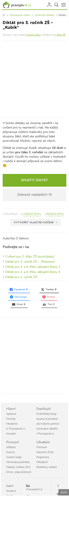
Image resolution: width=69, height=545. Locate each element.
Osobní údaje (14, 457)
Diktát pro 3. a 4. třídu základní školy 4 (32, 272)
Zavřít (64, 492)
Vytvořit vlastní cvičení (33, 222)
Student (11, 491)
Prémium (41, 447)
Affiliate (11, 447)
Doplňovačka (33, 35)
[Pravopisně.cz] (18, 4)
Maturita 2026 (44, 452)
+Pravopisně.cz (45, 433)
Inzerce (10, 452)
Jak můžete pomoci (47, 423)
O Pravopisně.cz (15, 428)
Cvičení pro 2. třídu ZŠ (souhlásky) (29, 256)
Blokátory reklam (46, 467)
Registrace (42, 457)
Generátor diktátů (47, 428)
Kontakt (11, 433)
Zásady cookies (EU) (18, 467)
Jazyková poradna (47, 419)
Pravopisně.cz (34, 489)
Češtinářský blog (46, 414)
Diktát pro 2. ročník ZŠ (21, 277)
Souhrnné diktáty (44, 15)
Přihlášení (49, 4)
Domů (4, 15)
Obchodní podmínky (18, 462)
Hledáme (12, 423)
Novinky (11, 419)
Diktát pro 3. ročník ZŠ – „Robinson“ (30, 262)
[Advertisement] (34, 79)
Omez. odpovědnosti (18, 472)
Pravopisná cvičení (20, 15)
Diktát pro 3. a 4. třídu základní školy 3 (32, 267)
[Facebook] (59, 485)
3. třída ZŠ (59, 35)
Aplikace (11, 414)
